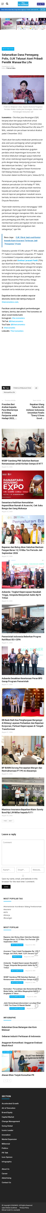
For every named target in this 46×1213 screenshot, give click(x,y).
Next (10, 821)
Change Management (11, 1121)
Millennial (6, 1144)
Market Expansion (9, 1139)
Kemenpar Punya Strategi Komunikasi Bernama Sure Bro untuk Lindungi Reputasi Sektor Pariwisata (20, 9)
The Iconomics (16, 331)
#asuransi (7, 909)
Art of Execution (8, 49)
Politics (5, 1148)
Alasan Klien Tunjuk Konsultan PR (18, 1075)
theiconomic (9, 327)
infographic (7, 1052)
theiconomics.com (10, 302)
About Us (5, 1169)
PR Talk (5, 1153)
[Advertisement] (23, 359)
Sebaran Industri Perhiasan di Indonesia (21, 1036)
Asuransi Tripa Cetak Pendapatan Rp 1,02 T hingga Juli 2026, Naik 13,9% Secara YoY (22, 952)
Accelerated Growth (17, 996)
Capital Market (8, 1117)
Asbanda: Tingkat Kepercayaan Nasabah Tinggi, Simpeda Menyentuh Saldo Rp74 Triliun (21, 595)
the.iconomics (18, 318)
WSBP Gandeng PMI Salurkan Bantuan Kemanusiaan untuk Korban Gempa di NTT (21, 978)
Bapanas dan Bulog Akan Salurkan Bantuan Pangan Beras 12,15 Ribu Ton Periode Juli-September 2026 (22, 550)
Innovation (6, 1135)
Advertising (6, 1178)
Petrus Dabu (10, 68)
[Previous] (5, 1080)
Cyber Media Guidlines (9, 1208)
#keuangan (8, 918)
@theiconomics (16, 321)
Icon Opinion (7, 1157)
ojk (36, 388)
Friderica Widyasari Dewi (22, 388)
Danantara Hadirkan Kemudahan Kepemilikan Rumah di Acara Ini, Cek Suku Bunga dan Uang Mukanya (22, 505)
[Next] (9, 1080)
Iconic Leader (7, 1130)
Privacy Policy (24, 1208)
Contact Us (6, 1182)
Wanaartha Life (9, 392)
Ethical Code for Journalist (11, 1210)
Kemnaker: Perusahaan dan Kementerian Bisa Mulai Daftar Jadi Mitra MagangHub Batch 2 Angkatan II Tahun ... (22, 991)
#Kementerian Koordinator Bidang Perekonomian (23, 906)
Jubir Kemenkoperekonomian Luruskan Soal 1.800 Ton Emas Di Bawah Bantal (22, 1004)
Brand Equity (17, 956)
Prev (5, 821)
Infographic (7, 1162)
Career (5, 1174)
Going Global (7, 1126)
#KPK (6, 912)
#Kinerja (7, 915)
